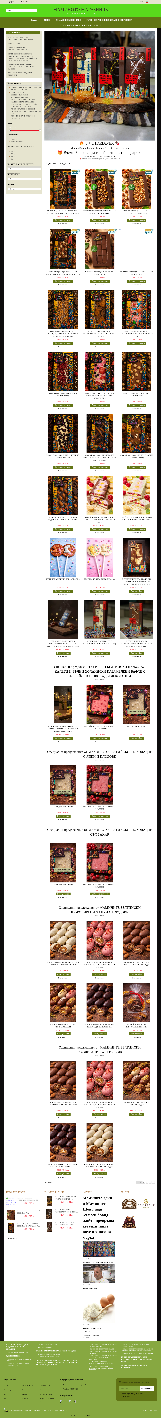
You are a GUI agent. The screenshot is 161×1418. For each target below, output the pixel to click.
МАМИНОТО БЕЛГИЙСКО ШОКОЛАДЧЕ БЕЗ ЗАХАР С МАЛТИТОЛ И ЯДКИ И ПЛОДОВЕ (137, 1350)
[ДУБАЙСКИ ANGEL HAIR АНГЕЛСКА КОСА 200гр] (49, 1227)
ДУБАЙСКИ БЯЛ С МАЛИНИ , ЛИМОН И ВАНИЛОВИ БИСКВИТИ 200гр (136, 518)
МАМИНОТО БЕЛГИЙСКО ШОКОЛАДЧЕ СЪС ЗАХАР (103, 1352)
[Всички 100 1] (24, 179)
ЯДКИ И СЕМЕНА (13, 1356)
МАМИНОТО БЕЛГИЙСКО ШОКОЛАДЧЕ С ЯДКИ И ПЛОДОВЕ (103, 1345)
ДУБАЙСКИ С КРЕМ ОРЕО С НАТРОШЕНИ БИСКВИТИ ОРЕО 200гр (99, 642)
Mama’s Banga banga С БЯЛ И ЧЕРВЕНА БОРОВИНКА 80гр (62, 456)
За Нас (6, 1394)
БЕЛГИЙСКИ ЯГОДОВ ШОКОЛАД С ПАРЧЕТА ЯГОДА (99, 727)
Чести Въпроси (27, 1385)
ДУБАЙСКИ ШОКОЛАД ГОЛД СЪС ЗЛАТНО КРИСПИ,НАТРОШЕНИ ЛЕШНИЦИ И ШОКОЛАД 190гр (136, 581)
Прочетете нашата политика (57, 1410)
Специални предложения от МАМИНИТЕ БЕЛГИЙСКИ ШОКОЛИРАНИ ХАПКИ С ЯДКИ (100, 1050)
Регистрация (26, 1390)
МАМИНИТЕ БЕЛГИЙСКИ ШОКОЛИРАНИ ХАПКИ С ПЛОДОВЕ (101, 1363)
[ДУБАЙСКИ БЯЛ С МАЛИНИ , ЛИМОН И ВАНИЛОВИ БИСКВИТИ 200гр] (136, 495)
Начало (34, 20)
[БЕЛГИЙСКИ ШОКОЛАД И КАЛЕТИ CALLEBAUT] (146, 1204)
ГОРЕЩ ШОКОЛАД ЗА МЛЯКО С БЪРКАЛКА (138, 1353)
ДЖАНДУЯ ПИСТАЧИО (136, 726)
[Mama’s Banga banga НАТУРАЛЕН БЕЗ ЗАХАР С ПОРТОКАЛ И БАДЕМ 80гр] (62, 189)
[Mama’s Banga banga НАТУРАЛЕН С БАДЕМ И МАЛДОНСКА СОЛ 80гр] (62, 495)
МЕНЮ (47, 20)
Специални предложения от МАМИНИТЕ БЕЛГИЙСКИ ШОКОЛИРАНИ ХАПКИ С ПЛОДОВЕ (100, 910)
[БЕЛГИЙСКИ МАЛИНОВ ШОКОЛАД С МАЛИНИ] (99, 785)
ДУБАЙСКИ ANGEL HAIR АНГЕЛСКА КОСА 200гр (64, 1224)
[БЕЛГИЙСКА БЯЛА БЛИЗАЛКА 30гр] (99, 557)
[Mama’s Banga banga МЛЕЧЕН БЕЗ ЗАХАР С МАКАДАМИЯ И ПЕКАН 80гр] (62, 249)
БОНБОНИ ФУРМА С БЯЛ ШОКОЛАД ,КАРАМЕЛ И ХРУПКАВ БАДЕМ (63, 963)
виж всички (99, 679)
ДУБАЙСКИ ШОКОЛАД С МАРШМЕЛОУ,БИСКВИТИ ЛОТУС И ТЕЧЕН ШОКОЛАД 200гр (136, 643)
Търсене (25, 1398)
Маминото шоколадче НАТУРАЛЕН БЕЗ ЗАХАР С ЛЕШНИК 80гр (99, 212)
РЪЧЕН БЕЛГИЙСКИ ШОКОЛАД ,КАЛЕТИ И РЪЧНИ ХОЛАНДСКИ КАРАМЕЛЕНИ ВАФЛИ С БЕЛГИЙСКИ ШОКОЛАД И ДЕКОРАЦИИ (57, 1362)
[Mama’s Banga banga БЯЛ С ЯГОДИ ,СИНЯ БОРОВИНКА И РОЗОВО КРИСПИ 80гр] (99, 371)
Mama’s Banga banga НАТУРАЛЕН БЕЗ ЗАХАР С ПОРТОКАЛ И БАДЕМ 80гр (63, 212)
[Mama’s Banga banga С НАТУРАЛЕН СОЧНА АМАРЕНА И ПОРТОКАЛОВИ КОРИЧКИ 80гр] (99, 433)
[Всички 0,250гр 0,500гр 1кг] (24, 168)
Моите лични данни (150, 1410)
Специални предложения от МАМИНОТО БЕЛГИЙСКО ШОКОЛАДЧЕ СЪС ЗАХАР (99, 832)
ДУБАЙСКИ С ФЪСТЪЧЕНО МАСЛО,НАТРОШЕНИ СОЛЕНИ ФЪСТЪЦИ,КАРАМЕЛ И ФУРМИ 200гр (62, 643)
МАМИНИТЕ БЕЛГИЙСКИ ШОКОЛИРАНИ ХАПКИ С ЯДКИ (136, 1345)
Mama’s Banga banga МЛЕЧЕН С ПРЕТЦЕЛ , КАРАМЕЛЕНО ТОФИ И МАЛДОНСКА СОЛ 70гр (63, 333)
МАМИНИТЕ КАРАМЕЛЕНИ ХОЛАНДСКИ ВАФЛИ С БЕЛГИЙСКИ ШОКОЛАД (101, 1368)
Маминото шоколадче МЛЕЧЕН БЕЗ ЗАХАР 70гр (99, 273)
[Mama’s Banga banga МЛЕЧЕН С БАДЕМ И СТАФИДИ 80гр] (136, 433)
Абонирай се (12, 1238)
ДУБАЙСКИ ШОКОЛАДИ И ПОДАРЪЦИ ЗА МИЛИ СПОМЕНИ (17, 1347)
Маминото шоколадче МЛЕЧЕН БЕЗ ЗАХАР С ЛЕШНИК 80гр (136, 212)
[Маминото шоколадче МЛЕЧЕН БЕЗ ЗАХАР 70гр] (99, 249)
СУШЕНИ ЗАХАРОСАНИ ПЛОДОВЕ (49, 1356)
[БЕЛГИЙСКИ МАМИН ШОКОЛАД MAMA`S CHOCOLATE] (129, 1222)
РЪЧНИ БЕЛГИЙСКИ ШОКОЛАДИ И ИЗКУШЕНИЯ (109, 20)
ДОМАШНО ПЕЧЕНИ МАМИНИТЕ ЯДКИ (19, 1360)
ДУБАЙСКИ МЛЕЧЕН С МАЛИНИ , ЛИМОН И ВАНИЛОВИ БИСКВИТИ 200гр (99, 519)
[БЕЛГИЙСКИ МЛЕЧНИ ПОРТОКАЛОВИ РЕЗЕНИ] (136, 1002)
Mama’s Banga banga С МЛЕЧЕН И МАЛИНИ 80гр (63, 394)
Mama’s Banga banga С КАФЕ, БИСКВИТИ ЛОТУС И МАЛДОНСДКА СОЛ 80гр (99, 333)
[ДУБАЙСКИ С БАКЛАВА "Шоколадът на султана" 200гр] (49, 1214)
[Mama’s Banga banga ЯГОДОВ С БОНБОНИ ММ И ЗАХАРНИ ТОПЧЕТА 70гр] (136, 309)
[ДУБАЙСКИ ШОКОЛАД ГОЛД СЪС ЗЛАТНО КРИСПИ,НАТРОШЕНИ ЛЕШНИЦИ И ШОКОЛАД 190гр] (136, 557)
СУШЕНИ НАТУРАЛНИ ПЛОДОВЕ (49, 1354)
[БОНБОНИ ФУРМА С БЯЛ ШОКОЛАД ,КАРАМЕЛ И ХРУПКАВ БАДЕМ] (62, 940)
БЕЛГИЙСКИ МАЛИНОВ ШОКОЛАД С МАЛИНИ (99, 808)
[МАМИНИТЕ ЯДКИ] (129, 1204)
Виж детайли (136, 591)
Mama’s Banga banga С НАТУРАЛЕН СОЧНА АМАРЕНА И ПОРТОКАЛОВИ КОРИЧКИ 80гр (99, 457)
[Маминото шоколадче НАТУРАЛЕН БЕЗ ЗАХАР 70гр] (136, 249)
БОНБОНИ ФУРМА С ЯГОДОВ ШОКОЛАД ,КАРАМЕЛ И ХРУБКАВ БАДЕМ (99, 964)
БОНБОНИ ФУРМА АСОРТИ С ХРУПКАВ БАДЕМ (63, 1025)
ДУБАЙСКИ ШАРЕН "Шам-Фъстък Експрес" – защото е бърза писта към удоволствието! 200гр (63, 728)
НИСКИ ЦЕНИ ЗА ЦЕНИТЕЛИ (18, 1352)
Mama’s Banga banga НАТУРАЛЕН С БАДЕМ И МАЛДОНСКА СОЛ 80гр (63, 518)
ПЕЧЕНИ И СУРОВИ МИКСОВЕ (18, 1363)
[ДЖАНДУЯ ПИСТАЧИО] (136, 704)
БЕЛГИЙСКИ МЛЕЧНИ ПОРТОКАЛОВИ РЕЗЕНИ (136, 1025)
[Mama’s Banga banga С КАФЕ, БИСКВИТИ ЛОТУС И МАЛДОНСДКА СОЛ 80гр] (99, 309)
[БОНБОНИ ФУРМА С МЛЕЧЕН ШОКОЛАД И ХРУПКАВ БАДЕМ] (136, 940)
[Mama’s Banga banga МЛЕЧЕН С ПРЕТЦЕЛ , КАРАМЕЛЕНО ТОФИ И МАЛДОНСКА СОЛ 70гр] (62, 309)
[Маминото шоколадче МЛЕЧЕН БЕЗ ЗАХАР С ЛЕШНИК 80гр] (136, 189)
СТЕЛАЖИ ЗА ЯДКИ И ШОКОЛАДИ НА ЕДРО (80, 25)
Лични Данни (45, 1385)
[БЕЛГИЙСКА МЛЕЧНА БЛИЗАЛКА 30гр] (62, 557)
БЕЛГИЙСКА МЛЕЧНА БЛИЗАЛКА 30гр (63, 579)
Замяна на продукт (46, 1394)
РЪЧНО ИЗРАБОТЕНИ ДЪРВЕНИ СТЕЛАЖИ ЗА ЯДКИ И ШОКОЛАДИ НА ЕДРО (137, 1359)
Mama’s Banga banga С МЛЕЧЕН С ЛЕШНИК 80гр (136, 394)
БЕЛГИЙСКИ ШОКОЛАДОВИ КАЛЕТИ (102, 1349)
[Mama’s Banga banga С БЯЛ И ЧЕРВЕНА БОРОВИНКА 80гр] (62, 433)
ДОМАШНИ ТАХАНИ (45, 1347)
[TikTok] (153, 2)
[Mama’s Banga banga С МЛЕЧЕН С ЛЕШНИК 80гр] (136, 371)
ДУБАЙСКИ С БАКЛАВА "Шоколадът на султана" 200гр (66, 1211)
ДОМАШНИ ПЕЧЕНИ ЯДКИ (68, 20)
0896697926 (24, 2)
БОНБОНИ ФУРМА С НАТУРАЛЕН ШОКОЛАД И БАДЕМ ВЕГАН (99, 1025)
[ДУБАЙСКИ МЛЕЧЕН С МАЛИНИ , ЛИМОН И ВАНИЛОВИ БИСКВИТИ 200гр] (99, 495)
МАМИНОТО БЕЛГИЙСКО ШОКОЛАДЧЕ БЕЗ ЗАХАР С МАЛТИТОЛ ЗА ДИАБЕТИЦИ (103, 1357)
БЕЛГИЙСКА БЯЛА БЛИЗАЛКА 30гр (99, 579)
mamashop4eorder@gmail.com (78, 1385)
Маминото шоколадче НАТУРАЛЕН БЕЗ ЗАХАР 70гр (136, 273)
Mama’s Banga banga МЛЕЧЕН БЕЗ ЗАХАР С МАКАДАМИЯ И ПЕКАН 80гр (63, 273)
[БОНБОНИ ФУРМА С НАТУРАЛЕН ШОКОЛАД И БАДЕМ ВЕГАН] (99, 1002)
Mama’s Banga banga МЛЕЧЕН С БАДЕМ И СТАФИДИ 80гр (136, 456)
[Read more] (99, 1249)
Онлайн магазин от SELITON (80, 1416)
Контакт (25, 1394)
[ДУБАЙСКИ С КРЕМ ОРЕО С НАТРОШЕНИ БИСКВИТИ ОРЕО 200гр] (99, 619)
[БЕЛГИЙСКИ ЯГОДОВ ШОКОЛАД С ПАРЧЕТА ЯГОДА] (99, 704)
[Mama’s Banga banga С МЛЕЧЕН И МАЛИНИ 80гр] (62, 371)
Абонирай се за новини (91, 1335)
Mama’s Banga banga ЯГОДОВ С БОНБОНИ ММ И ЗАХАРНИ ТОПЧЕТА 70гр (136, 333)
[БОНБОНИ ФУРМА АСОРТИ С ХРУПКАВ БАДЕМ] (62, 1002)
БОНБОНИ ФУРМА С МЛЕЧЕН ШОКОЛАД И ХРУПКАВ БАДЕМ (136, 963)
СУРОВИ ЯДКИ (13, 1366)
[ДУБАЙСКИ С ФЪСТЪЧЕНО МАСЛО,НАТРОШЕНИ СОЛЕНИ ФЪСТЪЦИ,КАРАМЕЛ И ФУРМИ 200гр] (62, 619)
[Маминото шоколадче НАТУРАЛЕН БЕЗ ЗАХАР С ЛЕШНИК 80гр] (99, 189)
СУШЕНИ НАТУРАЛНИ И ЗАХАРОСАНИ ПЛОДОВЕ (56, 1351)
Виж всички (87, 1337)
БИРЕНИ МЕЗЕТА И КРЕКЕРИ (47, 1345)
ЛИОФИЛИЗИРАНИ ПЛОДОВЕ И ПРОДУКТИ (134, 1366)
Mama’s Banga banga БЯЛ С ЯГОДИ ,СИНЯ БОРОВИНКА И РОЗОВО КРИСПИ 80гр (99, 395)
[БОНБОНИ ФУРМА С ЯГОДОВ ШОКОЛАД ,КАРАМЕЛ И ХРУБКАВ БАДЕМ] (99, 940)
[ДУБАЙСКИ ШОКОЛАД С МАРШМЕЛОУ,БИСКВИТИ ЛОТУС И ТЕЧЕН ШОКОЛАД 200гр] (136, 619)
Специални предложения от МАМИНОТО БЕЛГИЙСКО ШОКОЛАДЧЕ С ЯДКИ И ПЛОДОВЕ (99, 754)
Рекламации (8, 1390)
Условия (43, 1390)
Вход (5, 1398)
